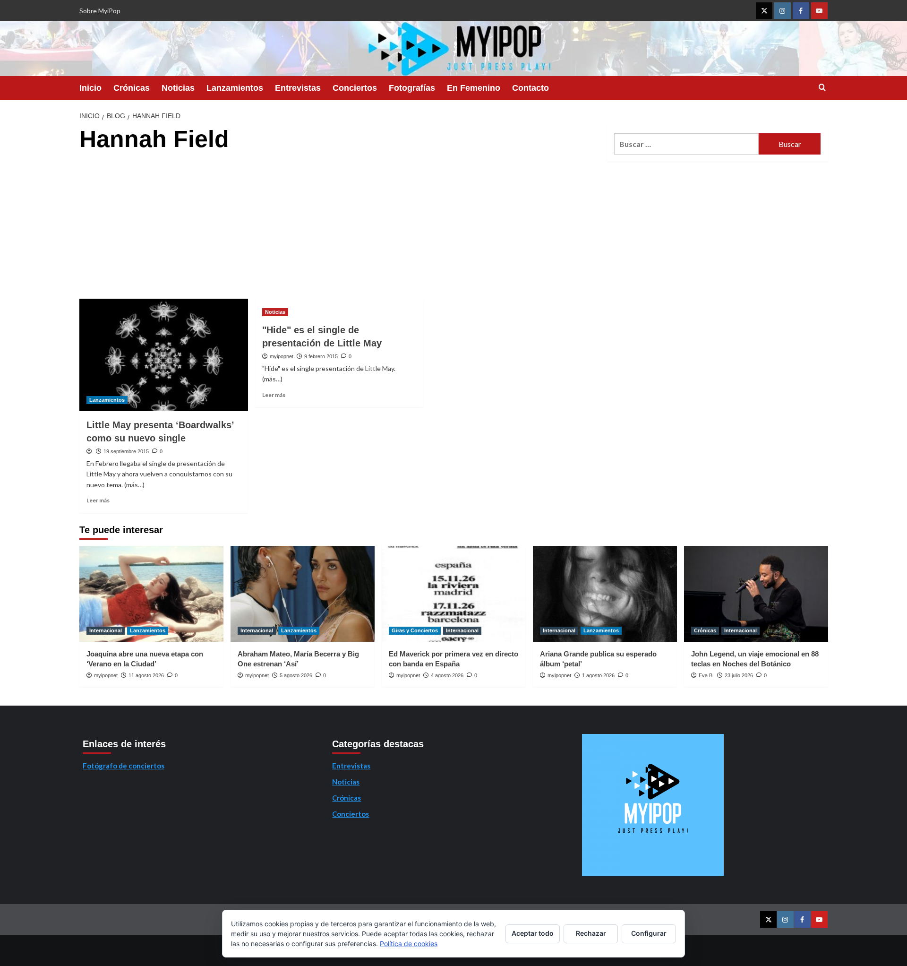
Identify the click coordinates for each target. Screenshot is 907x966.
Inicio (90, 88)
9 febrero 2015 (321, 356)
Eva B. (706, 675)
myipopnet (281, 356)
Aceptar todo (533, 933)
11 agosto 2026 (146, 675)
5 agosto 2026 (296, 675)
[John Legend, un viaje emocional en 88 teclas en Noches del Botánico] (756, 594)
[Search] (822, 87)
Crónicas (131, 88)
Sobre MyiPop (99, 11)
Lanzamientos (234, 88)
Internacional (105, 630)
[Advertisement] (339, 228)
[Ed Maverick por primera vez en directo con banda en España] (454, 594)
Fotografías (412, 88)
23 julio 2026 (739, 675)
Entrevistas (298, 88)
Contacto (530, 88)
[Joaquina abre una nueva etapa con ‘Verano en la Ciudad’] (151, 594)
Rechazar (591, 933)
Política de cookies (408, 944)
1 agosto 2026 (598, 675)
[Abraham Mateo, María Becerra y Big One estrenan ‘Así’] (303, 594)
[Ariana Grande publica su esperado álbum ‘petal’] (605, 594)
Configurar (649, 933)
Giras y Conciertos (415, 630)
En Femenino (473, 88)
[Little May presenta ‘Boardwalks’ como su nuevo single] (163, 355)
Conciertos (355, 88)
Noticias (178, 88)
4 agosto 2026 (447, 675)
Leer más (98, 500)
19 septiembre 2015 (126, 451)
